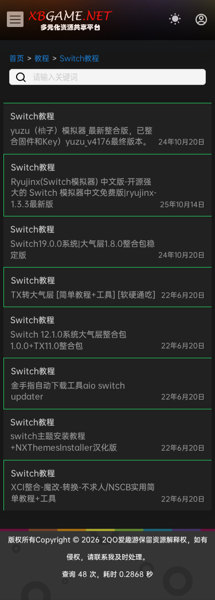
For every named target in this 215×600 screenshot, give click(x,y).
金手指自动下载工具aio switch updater (68, 391)
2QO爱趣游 (119, 539)
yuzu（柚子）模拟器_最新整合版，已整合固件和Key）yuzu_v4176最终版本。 (81, 136)
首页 (16, 58)
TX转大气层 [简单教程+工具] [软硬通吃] (83, 294)
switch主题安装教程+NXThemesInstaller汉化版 (63, 441)
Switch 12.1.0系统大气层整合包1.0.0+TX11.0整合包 (68, 339)
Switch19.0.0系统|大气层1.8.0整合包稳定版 (82, 249)
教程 (41, 58)
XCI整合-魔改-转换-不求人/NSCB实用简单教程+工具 (83, 492)
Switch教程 (79, 58)
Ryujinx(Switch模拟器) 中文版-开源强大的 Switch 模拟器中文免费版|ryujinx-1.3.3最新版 (84, 192)
